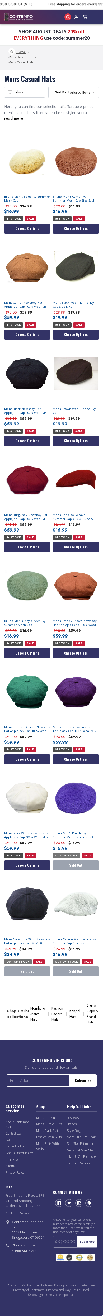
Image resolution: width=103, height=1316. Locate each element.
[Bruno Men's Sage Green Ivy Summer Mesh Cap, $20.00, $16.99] (27, 585)
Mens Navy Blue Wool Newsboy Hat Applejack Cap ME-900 (27, 941)
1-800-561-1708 (24, 1251)
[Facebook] (59, 1203)
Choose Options (27, 228)
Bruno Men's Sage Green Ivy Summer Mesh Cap (25, 623)
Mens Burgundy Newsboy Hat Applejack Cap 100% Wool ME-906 (26, 517)
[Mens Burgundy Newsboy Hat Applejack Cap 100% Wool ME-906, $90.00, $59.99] (27, 479)
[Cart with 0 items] (84, 16)
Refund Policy (15, 1146)
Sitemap (11, 1166)
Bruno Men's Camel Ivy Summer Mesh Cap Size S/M (73, 198)
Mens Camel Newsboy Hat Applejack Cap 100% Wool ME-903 (26, 305)
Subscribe (83, 1080)
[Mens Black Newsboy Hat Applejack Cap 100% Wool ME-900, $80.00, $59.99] (27, 373)
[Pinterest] (89, 1203)
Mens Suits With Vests (47, 1146)
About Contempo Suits (17, 1124)
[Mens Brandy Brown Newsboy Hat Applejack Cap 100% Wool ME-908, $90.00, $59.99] (76, 585)
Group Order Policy (19, 1153)
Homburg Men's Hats (37, 1014)
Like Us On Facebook (81, 1156)
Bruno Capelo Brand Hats (92, 1014)
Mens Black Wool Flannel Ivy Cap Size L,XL (73, 304)
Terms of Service (79, 1163)
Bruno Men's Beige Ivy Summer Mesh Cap (27, 198)
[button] (24, 92)
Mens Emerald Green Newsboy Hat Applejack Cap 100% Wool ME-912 (27, 729)
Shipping (12, 1159)
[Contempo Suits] (18, 17)
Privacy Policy (15, 1172)
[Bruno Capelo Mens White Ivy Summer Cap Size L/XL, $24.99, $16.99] (76, 904)
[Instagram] (79, 1203)
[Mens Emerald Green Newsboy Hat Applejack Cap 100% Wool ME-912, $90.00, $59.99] (27, 692)
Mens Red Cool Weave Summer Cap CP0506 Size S (73, 517)
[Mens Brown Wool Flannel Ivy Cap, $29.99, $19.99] (76, 373)
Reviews (73, 1117)
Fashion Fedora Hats (57, 1014)
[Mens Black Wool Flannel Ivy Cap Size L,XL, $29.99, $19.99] (76, 267)
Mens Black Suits (47, 1130)
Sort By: (61, 92)
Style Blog (74, 1130)
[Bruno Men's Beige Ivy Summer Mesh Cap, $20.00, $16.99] (27, 161)
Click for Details (17, 1213)
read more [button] (13, 118)
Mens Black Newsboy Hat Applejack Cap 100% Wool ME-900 (26, 411)
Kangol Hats (74, 1013)
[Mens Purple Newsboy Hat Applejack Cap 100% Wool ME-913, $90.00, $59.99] (76, 692)
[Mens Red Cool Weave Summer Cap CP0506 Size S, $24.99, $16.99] (76, 479)
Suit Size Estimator (80, 1143)
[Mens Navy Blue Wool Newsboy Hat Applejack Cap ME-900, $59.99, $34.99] (27, 904)
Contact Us (13, 1133)
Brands (72, 1124)
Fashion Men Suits (49, 1137)
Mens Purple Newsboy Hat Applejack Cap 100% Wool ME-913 (74, 729)
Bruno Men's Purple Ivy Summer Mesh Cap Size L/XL (74, 835)
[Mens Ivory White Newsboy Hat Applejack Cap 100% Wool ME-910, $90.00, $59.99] (27, 798)
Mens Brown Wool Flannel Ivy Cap (74, 411)
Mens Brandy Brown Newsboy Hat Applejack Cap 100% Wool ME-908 (75, 623)
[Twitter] (69, 1203)
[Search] (67, 16)
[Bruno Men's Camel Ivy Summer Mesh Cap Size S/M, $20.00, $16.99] (76, 161)
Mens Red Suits (47, 1117)
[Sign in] (76, 16)
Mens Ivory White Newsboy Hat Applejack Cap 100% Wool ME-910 (27, 835)
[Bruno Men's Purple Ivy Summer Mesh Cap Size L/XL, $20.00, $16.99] (76, 798)
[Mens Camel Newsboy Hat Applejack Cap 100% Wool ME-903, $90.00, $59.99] (27, 267)
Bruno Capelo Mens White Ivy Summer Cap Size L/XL (74, 941)
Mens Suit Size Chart (81, 1137)
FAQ (9, 1140)
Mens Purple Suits (49, 1124)
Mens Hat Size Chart (81, 1150)
